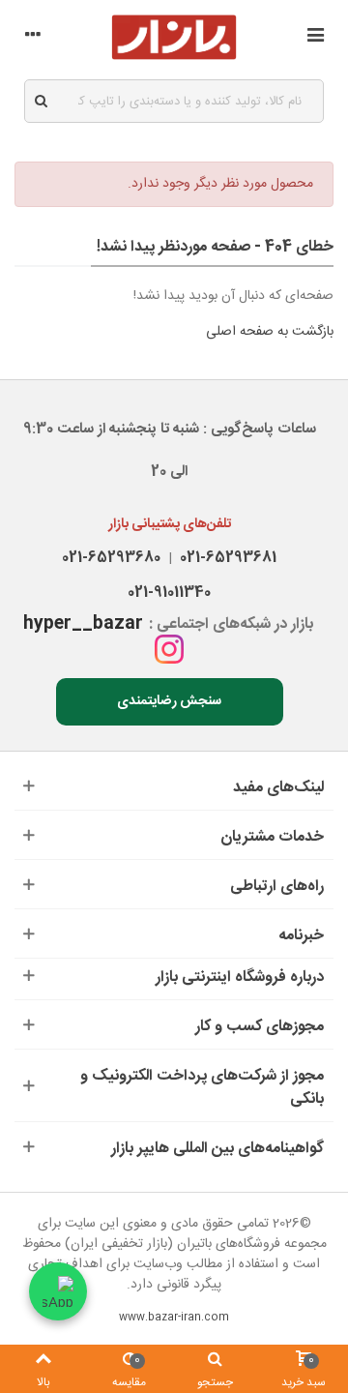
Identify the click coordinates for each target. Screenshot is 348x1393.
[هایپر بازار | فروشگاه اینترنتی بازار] (174, 37)
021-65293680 (111, 558)
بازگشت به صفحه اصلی (270, 331)
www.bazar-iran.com (174, 1317)
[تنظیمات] (32, 37)
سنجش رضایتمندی (169, 701)
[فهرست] (315, 37)
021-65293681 (224, 558)
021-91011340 (169, 592)
